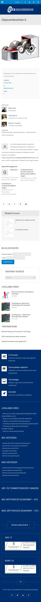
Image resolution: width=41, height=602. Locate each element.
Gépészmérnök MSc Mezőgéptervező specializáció (18, 468)
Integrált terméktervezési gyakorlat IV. (14, 341)
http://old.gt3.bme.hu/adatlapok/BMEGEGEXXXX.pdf (19, 158)
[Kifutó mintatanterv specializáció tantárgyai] (6, 295)
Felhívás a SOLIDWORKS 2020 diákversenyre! (16, 421)
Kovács (30, 589)
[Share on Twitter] (9, 204)
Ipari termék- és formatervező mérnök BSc (15, 446)
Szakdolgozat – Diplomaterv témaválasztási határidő (21, 315)
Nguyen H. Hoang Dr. (14, 123)
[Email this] (26, 204)
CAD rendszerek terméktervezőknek (14, 336)
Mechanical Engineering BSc (11, 456)
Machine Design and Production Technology (16, 331)
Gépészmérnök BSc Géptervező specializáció (16, 443)
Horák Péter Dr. (12, 115)
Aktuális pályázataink (20, 525)
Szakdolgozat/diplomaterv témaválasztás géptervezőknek (20, 423)
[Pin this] (20, 204)
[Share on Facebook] (4, 204)
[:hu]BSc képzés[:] (7, 132)
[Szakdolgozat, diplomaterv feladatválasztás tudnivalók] (6, 306)
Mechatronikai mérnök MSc (10, 475)
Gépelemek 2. (14, 170)
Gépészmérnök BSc (19, 132)
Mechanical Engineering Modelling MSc (14, 473)
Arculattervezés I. (22, 230)
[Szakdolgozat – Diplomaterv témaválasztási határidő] (6, 318)
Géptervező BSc (31, 132)
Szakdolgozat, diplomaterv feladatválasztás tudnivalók (21, 304)
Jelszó (4, 258)
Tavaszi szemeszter (8, 135)
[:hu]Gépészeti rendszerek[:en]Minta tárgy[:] (9, 186)
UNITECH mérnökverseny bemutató (13, 431)
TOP (20, 582)
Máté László (12, 108)
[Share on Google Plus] (15, 204)
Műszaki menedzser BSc (9, 453)
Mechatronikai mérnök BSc (10, 448)
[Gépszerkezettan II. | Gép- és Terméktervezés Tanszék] (20, 9)
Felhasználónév (7, 254)
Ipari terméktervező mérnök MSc (12, 470)
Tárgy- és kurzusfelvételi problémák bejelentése (17, 418)
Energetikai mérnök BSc (9, 451)
